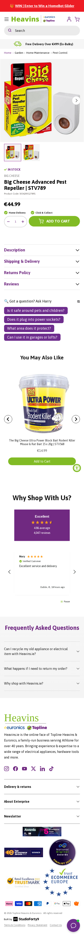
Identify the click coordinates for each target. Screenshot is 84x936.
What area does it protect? (29, 328)
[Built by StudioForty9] (21, 920)
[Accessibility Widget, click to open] (77, 468)
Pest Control (60, 52)
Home (7, 52)
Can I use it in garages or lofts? (32, 337)
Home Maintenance (38, 52)
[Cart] (77, 19)
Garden (19, 52)
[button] (9, 572)
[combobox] (42, 30)
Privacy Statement (37, 925)
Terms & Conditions (14, 925)
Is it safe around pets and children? (35, 310)
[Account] (69, 19)
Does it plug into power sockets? (33, 319)
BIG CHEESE (12, 175)
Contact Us (56, 925)
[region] (42, 572)
